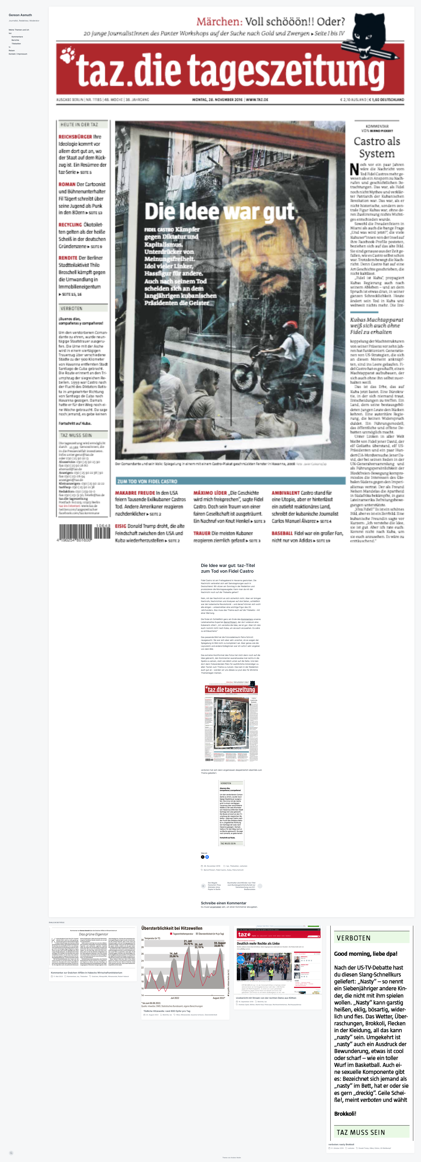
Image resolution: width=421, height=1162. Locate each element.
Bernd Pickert (230, 622)
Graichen (95, 976)
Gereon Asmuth (20, 15)
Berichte (15, 40)
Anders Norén (236, 1157)
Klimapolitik (103, 976)
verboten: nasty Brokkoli (341, 1144)
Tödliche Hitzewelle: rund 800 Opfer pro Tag (167, 1011)
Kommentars (247, 619)
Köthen (252, 1004)
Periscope (268, 1004)
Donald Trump (364, 1148)
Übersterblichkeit (211, 1015)
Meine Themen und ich (19, 30)
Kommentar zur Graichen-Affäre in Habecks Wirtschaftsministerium (86, 972)
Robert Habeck (123, 976)
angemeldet (215, 907)
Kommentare (17, 37)
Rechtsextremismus (280, 1004)
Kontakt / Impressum (18, 54)
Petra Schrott (238, 870)
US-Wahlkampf (385, 1148)
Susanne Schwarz (197, 1015)
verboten (243, 866)
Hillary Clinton (374, 1148)
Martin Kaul (260, 1004)
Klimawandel (112, 976)
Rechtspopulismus (294, 1004)
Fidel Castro (221, 870)
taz (10, 33)
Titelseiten (16, 44)
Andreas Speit (244, 1004)
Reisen (12, 50)
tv (10, 47)
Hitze (178, 1015)
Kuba (229, 870)
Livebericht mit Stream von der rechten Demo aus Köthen (266, 998)
